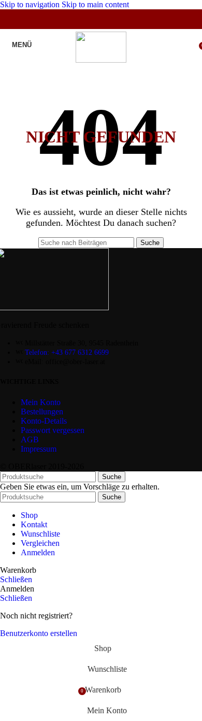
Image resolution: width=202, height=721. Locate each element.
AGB (30, 439)
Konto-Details (44, 420)
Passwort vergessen (52, 430)
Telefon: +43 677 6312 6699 (67, 352)
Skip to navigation (31, 4)
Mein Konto (41, 402)
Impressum (38, 448)
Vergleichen (40, 543)
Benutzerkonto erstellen (38, 633)
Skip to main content (95, 4)
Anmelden (38, 552)
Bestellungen (42, 411)
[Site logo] (101, 59)
